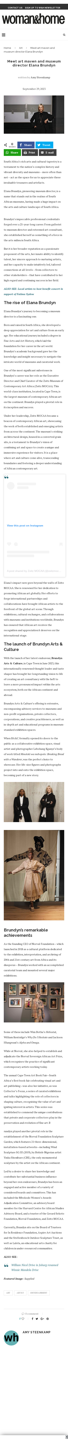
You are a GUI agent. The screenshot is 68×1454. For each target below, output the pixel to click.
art (8, 1293)
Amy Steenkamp (40, 77)
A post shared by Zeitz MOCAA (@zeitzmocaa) (35, 570)
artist (20, 1293)
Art (20, 48)
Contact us (15, 8)
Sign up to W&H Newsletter (42, 8)
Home (7, 48)
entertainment (38, 1293)
